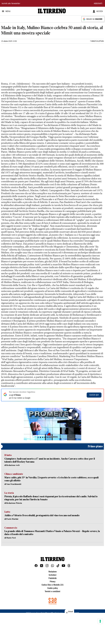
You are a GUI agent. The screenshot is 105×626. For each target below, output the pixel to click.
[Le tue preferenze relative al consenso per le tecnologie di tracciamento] (100, 621)
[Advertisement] (21, 64)
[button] (52, 424)
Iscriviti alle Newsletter (11, 4)
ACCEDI (99, 11)
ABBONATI (98, 4)
